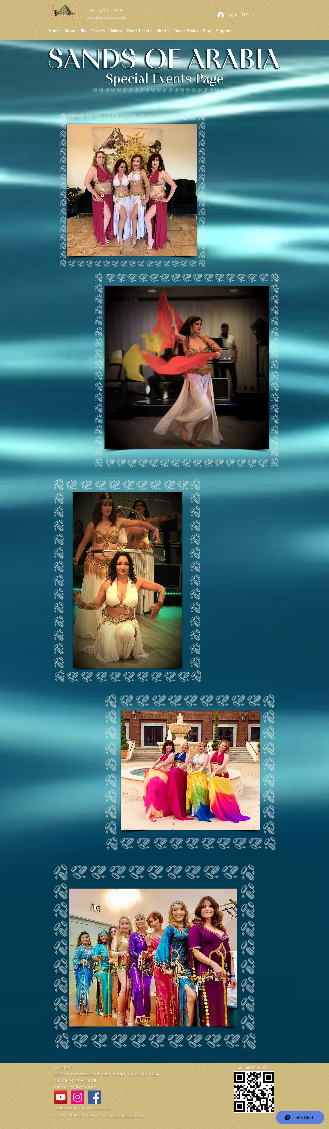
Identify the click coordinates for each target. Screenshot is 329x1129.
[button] (251, 14)
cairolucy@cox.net (106, 17)
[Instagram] (77, 1097)
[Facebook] (94, 1097)
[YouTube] (60, 1097)
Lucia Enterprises (127, 1115)
